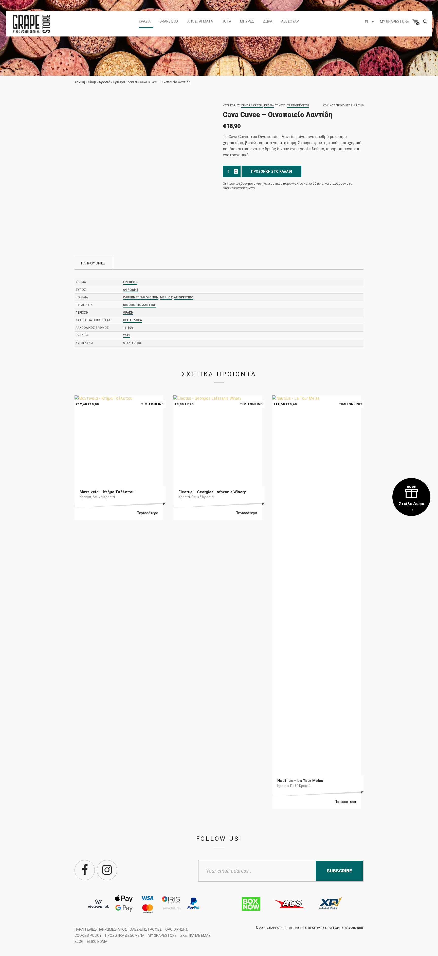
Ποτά (226, 21)
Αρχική (80, 82)
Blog (79, 942)
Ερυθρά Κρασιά (125, 82)
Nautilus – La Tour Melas (300, 780)
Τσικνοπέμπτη (298, 105)
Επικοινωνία (97, 942)
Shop (92, 82)
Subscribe (339, 870)
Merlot (166, 297)
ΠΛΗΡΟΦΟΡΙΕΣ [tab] (93, 263)
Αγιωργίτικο (183, 297)
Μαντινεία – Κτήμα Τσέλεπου (107, 492)
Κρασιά (145, 21)
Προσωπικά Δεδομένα (124, 935)
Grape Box (168, 21)
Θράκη (128, 312)
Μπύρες (247, 21)
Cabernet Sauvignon (140, 297)
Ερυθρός (130, 282)
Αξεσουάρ (290, 21)
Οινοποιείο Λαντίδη (139, 305)
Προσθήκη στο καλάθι (271, 171)
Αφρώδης (130, 290)
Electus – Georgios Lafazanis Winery (212, 492)
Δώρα (267, 21)
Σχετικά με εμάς (195, 935)
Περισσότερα (147, 513)
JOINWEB (355, 928)
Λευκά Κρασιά (104, 497)
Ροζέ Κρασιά (300, 786)
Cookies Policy (88, 935)
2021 (126, 335)
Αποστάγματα (200, 21)
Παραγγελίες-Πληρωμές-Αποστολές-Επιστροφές (118, 929)
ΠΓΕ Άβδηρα (132, 320)
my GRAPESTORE (394, 22)
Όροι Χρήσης (176, 929)
